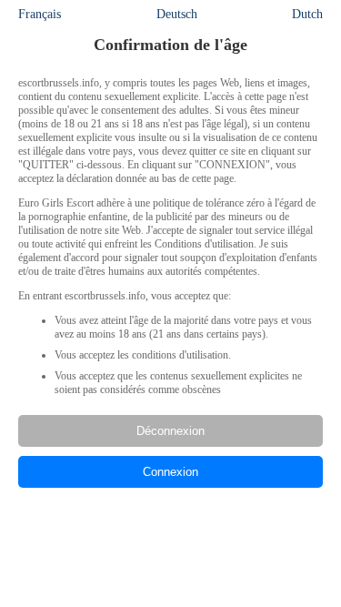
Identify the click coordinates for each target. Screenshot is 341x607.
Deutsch (176, 14)
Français (39, 14)
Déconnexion (170, 431)
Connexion (170, 472)
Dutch (307, 14)
